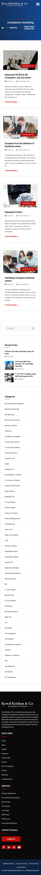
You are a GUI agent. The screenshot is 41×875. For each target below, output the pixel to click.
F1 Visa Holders (10, 502)
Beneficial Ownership (12, 409)
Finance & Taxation (11, 513)
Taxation (8, 650)
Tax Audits (8, 628)
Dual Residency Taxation (13, 475)
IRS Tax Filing (6, 802)
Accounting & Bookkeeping (10, 797)
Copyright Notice (7, 779)
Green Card (9, 529)
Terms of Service (21, 863)
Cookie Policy (21, 867)
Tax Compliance (10, 633)
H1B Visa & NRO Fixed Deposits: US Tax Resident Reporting (24, 364)
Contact (4, 770)
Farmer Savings (10, 508)
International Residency (13, 573)
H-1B (6, 540)
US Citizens (9, 672)
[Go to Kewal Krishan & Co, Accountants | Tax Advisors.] (5, 28)
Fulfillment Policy (8, 863)
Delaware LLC (9, 469)
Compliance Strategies (12, 436)
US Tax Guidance (10, 677)
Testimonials (6, 758)
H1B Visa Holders (11, 546)
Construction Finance (12, 442)
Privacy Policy (33, 863)
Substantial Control (13, 212)
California (8, 431)
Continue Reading (11, 102)
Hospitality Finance (11, 551)
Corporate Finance (11, 453)
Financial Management (12, 518)
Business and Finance (12, 420)
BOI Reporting (9, 415)
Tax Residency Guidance (13, 644)
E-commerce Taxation (12, 480)
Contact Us (11, 839)
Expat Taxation (10, 491)
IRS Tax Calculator (8, 766)
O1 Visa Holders (10, 601)
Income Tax (9, 562)
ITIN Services (6, 819)
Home (4, 741)
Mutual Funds (9, 595)
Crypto (7, 464)
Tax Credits (5, 810)
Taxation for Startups (12, 655)
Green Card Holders (11, 535)
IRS (6, 584)
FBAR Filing (5, 814)
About (4, 745)
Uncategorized (10, 666)
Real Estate (9, 606)
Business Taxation (11, 426)
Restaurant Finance (11, 612)
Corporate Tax (10, 458)
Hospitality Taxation (11, 557)
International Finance (12, 568)
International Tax (28, 66)
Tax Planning (9, 639)
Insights (4, 749)
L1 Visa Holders (10, 590)
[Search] (34, 327)
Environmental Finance (12, 486)
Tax (6, 622)
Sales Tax (8, 617)
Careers (4, 762)
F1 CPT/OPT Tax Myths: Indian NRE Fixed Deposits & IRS (25, 375)
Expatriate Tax (9, 497)
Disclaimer (5, 775)
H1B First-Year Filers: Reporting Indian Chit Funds (19, 353)
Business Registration (9, 793)
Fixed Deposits (10, 524)
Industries (5, 753)
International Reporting (9, 823)
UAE (6, 661)
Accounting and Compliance (14, 404)
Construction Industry (12, 447)
